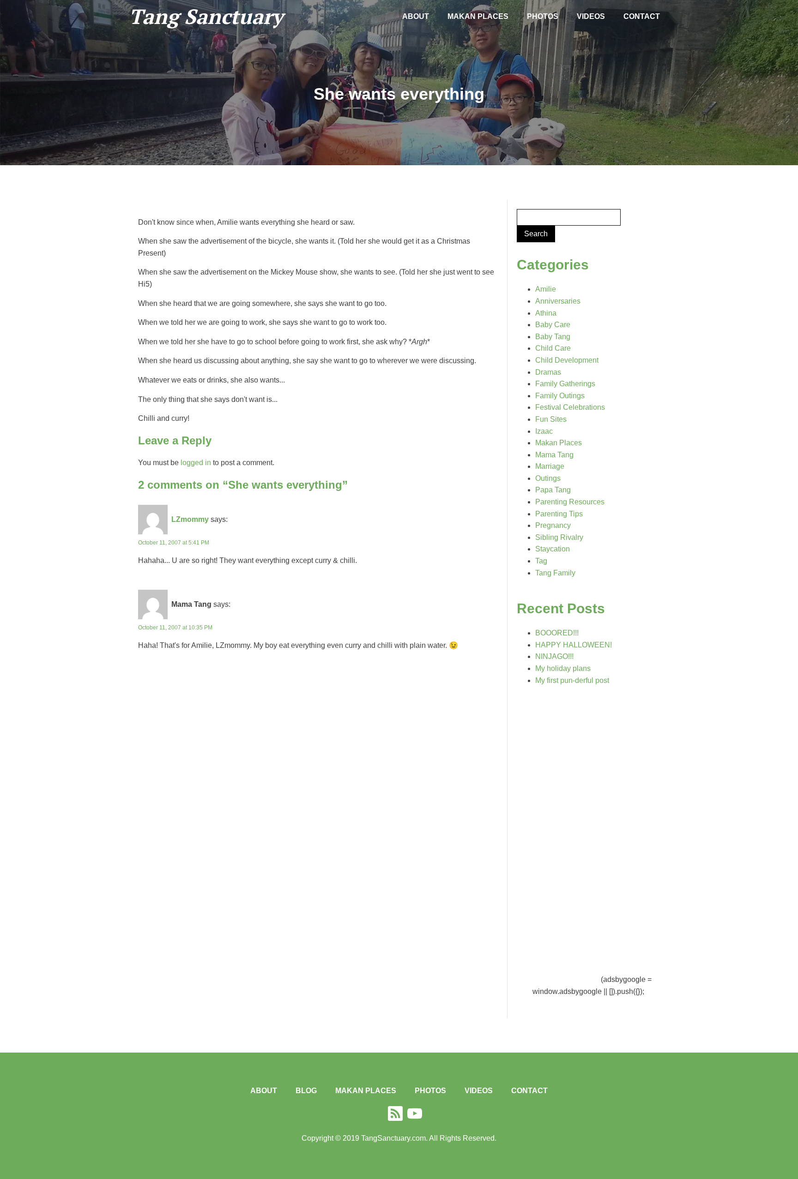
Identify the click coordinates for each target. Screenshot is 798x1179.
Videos (591, 16)
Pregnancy (553, 525)
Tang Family (555, 573)
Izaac (544, 431)
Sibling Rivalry (559, 537)
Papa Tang (553, 490)
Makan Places (477, 16)
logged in (196, 463)
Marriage (549, 466)
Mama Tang (554, 455)
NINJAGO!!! (554, 656)
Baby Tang (552, 337)
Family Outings (560, 396)
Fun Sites (551, 419)
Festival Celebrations (570, 407)
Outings (548, 478)
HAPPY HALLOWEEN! (573, 645)
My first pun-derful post (572, 680)
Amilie (545, 289)
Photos (542, 16)
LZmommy (190, 519)
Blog (306, 1091)
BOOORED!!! (557, 633)
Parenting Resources (570, 502)
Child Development (566, 360)
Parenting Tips (559, 514)
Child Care (553, 348)
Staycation (552, 549)
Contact (641, 16)
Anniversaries (557, 301)
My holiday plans (563, 668)
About (415, 16)
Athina (545, 313)
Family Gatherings (565, 384)
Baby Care (552, 325)
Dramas (548, 372)
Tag (541, 561)
